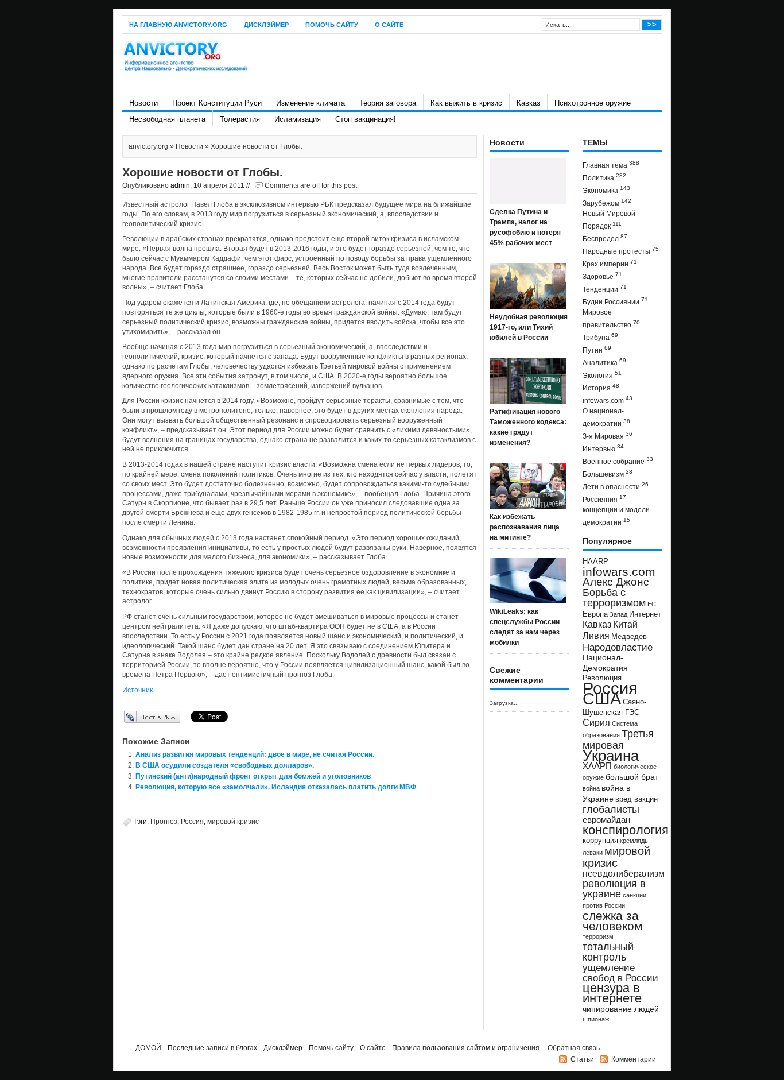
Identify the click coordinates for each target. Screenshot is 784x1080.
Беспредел (605, 238)
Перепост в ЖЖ (135, 716)
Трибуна (600, 337)
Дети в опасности (616, 486)
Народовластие (618, 647)
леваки (593, 852)
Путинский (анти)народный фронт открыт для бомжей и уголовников (253, 776)
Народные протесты (621, 251)
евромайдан (606, 819)
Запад (618, 614)
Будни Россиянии (615, 301)
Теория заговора (387, 103)
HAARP (595, 562)
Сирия (596, 722)
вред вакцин (636, 799)
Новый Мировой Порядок (609, 220)
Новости (143, 103)
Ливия (596, 635)
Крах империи (610, 263)
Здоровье (602, 276)
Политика (604, 177)
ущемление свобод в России (620, 973)
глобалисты (611, 809)
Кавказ (528, 103)
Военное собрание (618, 461)
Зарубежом (607, 202)
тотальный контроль (608, 952)
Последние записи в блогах (212, 1048)
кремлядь (634, 840)
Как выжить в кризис (466, 103)
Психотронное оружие (592, 103)
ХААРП (597, 766)
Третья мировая (618, 739)
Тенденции (605, 288)
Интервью (603, 448)
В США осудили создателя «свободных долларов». (224, 765)
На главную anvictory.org (178, 24)
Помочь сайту (331, 24)
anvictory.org (148, 146)
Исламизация (297, 119)
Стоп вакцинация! (365, 119)
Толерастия (240, 119)
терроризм (598, 936)
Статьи (582, 1059)
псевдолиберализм (624, 873)
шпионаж (596, 1019)
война (591, 788)
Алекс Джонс (616, 582)
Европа (595, 614)
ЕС (651, 604)
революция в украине (614, 889)
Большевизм (607, 473)
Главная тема (611, 164)
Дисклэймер (266, 24)
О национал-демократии (606, 417)
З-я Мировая (607, 435)
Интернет (645, 614)
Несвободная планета (167, 119)
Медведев (629, 637)
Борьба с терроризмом (614, 598)
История (601, 387)
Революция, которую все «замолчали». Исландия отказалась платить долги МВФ (275, 787)
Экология (602, 375)
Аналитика (604, 362)
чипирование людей (621, 1008)
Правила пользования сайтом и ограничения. (466, 1048)
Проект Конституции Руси (217, 103)
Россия (192, 822)
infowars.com (607, 400)
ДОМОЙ (148, 1048)
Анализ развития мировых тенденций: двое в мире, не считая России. (254, 754)
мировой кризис (233, 822)
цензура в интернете (612, 993)
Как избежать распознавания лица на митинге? (525, 527)
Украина (611, 756)
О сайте (389, 24)
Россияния (604, 499)
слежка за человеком (612, 920)
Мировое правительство (611, 318)
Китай (625, 624)
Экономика (606, 190)
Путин (597, 349)
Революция (602, 677)
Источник (137, 690)
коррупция (600, 841)
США (602, 698)
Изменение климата (310, 103)
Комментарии (633, 1059)
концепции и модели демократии (616, 516)
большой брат (632, 776)
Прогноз (163, 822)
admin (180, 185)
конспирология (626, 830)
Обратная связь (574, 1048)
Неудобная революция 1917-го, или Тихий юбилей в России (529, 327)
